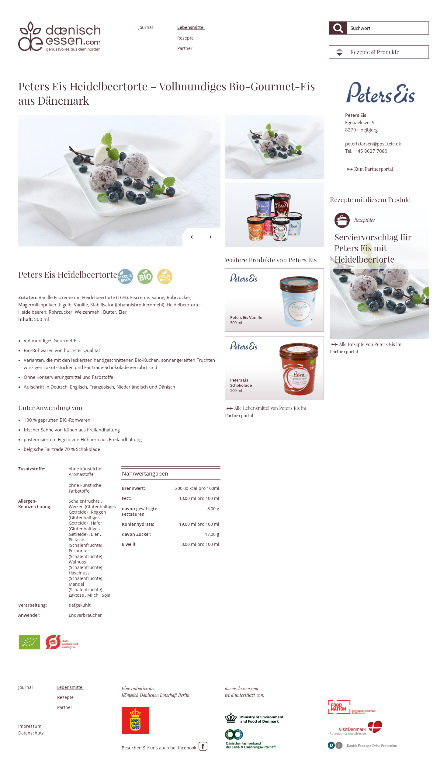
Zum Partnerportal (373, 169)
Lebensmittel (191, 27)
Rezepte (185, 38)
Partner (184, 48)
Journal (145, 27)
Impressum (29, 726)
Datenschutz (31, 733)
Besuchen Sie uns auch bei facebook (160, 748)
